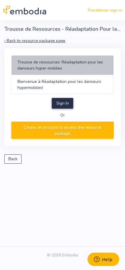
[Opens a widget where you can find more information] (103, 260)
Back (12, 159)
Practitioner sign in (105, 10)
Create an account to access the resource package (62, 130)
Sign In (62, 103)
